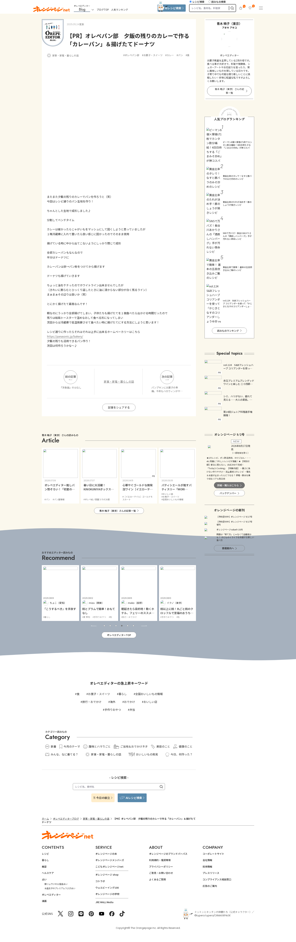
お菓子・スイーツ (99, 694)
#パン (180, 55)
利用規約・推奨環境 (160, 860)
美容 (44, 866)
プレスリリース (211, 873)
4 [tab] (121, 625)
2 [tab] (110, 625)
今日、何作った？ (182, 754)
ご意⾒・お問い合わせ (161, 873)
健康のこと (186, 746)
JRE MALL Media (104, 902)
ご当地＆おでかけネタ (134, 746)
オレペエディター (51, 894)
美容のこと (163, 746)
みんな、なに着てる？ (64, 754)
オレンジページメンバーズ (109, 860)
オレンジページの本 (106, 853)
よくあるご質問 (157, 879)
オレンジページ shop (107, 874)
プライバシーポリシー (161, 866)
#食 (187, 55)
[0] (240, 8)
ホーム (45, 818)
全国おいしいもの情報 (149, 694)
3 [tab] (116, 625)
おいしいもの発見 (147, 754)
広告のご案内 (210, 886)
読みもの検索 (218, 1)
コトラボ (100, 881)
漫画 (44, 901)
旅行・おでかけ (91, 702)
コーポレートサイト (213, 853)
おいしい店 (150, 702)
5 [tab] (127, 625)
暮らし (123, 694)
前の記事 (70, 376)
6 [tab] (133, 625)
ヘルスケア (48, 873)
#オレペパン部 (131, 55)
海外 (112, 702)
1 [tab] (104, 625)
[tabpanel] (60, 593)
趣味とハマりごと (100, 746)
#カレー (169, 55)
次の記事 (167, 376)
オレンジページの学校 (107, 894)
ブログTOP (103, 9)
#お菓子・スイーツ (152, 55)
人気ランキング (119, 9)
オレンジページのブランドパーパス (168, 853)
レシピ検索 (198, 1)
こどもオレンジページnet (109, 866)
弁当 (132, 710)
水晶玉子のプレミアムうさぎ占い (60, 888)
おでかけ (129, 702)
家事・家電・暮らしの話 (65, 55)
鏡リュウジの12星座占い (56, 883)
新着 (53, 746)
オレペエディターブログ (66, 818)
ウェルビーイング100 (107, 887)
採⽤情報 (207, 866)
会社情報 (207, 860)
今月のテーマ (72, 746)
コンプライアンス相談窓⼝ (217, 879)
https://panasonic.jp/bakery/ (65, 336)
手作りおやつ (112, 710)
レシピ (45, 853)
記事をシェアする (119, 407)
